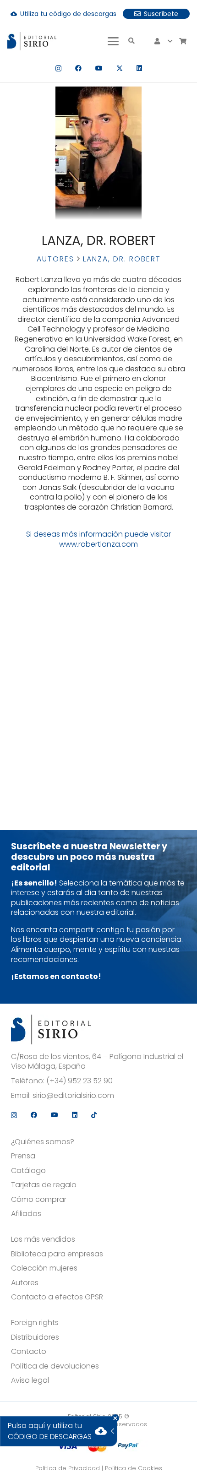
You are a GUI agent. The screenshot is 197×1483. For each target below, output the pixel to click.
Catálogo (28, 1171)
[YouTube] (99, 68)
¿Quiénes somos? (42, 1142)
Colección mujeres (44, 1268)
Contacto (28, 1352)
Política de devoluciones (55, 1366)
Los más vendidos (43, 1239)
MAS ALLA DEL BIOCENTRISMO (148, 564)
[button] (113, 41)
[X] (119, 68)
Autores (55, 259)
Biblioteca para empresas (57, 1254)
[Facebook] (78, 68)
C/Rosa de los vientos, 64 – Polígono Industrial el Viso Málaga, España (97, 1061)
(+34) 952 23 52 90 (79, 1081)
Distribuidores (35, 1337)
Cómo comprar (38, 1200)
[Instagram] (58, 68)
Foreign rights (35, 1323)
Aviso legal (30, 1380)
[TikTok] (94, 1115)
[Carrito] (182, 41)
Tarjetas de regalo (44, 1185)
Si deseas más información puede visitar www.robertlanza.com (98, 539)
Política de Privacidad (67, 1468)
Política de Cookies (133, 1468)
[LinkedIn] (139, 68)
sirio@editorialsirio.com (73, 1096)
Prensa (23, 1156)
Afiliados (26, 1214)
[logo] (31, 41)
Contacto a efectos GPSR (57, 1297)
